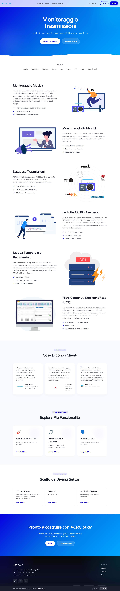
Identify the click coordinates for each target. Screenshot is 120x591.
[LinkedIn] (15, 581)
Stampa (103, 571)
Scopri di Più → (20, 502)
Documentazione (57, 3)
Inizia (50, 543)
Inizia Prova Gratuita (50, 41)
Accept (104, 588)
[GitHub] (20, 581)
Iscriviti (114, 3)
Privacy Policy (41, 588)
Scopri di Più (20, 452)
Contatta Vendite (71, 41)
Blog (102, 575)
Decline (96, 588)
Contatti (103, 568)
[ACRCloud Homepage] (7, 3)
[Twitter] (26, 581)
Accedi (104, 3)
